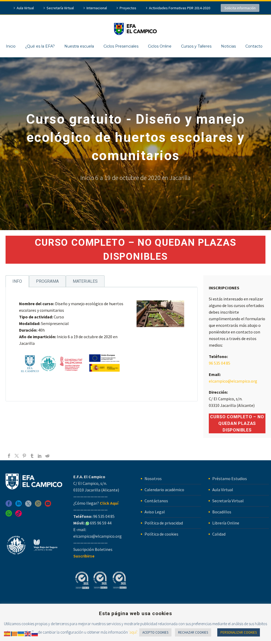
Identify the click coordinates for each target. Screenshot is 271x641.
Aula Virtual (25, 8)
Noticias (228, 46)
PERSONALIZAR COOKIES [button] (238, 632)
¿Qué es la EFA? (40, 46)
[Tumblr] (32, 456)
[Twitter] (17, 456)
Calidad (218, 534)
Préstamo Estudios (229, 478)
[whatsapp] (9, 515)
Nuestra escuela (79, 46)
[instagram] (38, 505)
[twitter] (28, 505)
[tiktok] (18, 515)
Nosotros (153, 478)
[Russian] (34, 633)
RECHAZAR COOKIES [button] (193, 632)
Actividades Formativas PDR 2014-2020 (179, 8)
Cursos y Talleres (196, 46)
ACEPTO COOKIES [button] (155, 632)
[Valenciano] (14, 633)
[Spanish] (7, 633)
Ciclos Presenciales (120, 46)
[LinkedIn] (40, 456)
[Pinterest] (24, 456)
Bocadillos (221, 511)
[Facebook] (9, 456)
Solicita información (240, 8)
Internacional (97, 8)
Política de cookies (161, 534)
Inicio (11, 46)
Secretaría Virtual (60, 8)
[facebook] (9, 505)
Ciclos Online (159, 46)
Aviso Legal (154, 511)
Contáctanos (156, 500)
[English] (28, 633)
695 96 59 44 (100, 523)
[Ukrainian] (21, 633)
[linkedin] (18, 505)
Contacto (254, 46)
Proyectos (128, 8)
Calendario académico (164, 489)
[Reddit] (47, 456)
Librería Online (225, 523)
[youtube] (48, 505)
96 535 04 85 (219, 363)
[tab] (17, 281)
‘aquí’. (133, 632)
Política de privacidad (163, 523)
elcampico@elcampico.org (233, 381)
